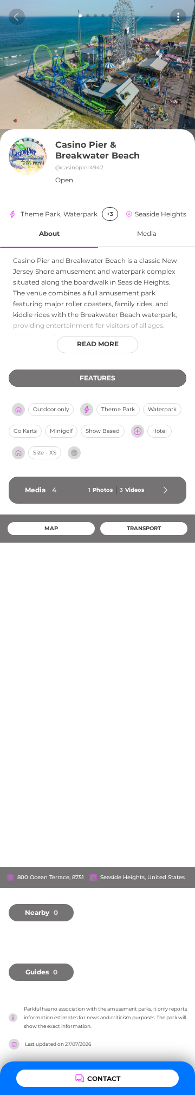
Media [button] (147, 233)
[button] (49, 234)
